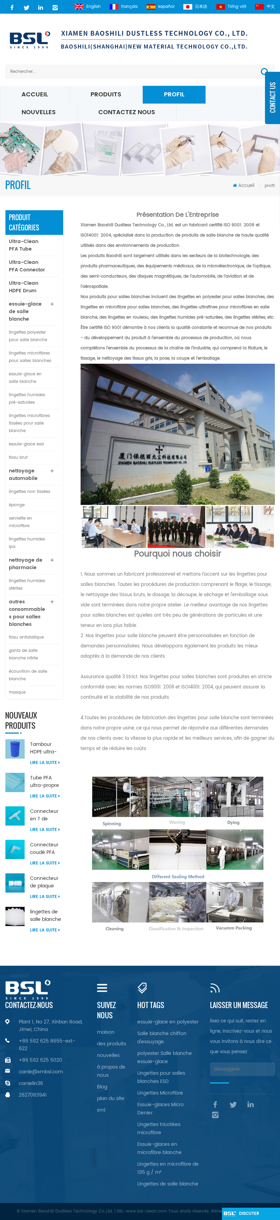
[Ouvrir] (272, 102)
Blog (102, 1087)
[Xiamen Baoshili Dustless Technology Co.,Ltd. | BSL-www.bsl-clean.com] (140, 39)
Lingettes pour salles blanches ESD (161, 1077)
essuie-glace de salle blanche (25, 311)
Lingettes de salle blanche (167, 1184)
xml (101, 1110)
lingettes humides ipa (27, 543)
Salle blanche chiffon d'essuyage (161, 1038)
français (129, 6)
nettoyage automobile (23, 474)
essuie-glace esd (26, 444)
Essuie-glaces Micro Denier (160, 1109)
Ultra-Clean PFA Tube (23, 245)
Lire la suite (43, 763)
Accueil (35, 94)
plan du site (110, 1098)
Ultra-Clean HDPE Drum (23, 287)
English (93, 6)
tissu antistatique (26, 637)
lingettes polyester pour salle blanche (28, 336)
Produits (105, 94)
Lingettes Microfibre (160, 1093)
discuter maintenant (252, 1215)
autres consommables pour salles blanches (27, 613)
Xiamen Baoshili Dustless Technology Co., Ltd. (127, 225)
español (166, 6)
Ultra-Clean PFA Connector (27, 266)
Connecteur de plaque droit (44, 882)
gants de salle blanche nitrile (23, 654)
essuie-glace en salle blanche (25, 378)
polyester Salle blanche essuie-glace (164, 1057)
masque (17, 692)
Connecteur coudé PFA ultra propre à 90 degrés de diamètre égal (46, 848)
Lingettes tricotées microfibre (158, 1129)
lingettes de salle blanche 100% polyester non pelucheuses (46, 915)
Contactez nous (126, 112)
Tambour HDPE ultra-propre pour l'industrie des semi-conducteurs (46, 748)
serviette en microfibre (20, 522)
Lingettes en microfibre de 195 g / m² (168, 1168)
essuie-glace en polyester (168, 1022)
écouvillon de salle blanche (28, 675)
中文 (271, 6)
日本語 (201, 6)
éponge (17, 505)
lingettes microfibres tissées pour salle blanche (29, 423)
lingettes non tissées (29, 491)
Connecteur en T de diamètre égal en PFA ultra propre (46, 815)
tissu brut (18, 457)
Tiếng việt (237, 6)
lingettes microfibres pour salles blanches (30, 357)
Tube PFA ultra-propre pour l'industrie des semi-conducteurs (46, 781)
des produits (111, 1044)
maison (105, 1032)
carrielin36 (31, 1083)
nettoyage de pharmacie (25, 564)
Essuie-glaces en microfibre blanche (159, 1148)
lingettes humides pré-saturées (27, 399)
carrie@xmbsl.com (41, 1072)
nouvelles (39, 112)
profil (174, 94)
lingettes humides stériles (27, 585)
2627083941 (33, 1095)
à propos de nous (111, 1071)
